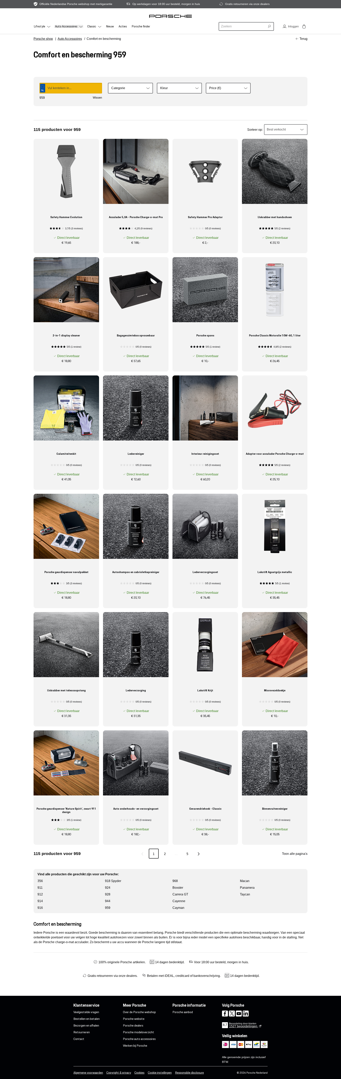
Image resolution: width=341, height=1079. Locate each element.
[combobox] (242, 26)
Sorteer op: (255, 129)
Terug (303, 38)
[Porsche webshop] (170, 16)
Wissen (97, 97)
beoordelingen (243, 1026)
